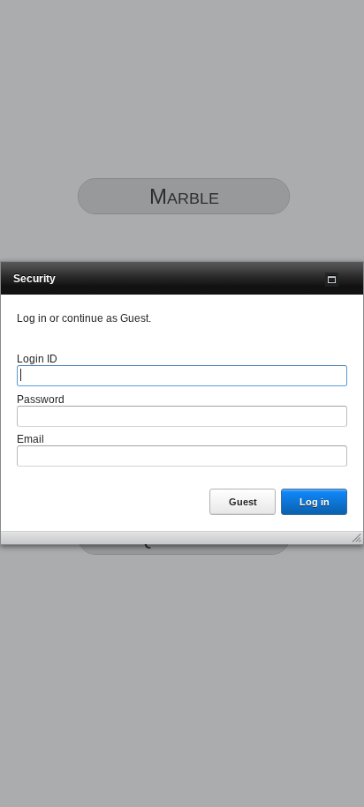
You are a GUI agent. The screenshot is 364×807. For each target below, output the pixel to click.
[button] (331, 280)
